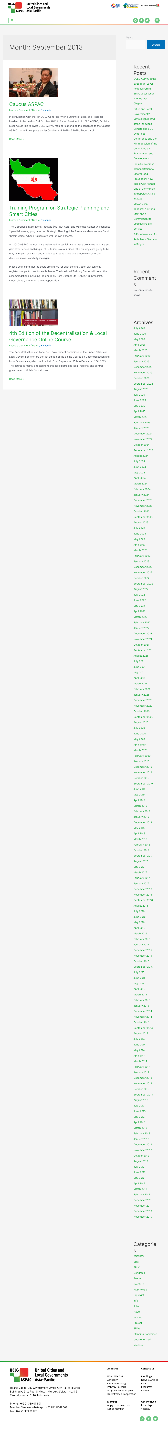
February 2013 (142, 1133)
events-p (139, 1284)
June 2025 (140, 400)
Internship (146, 1405)
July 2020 (139, 728)
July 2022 (139, 594)
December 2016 (143, 889)
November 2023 (143, 505)
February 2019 (142, 811)
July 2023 (139, 528)
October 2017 (141, 850)
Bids (136, 1261)
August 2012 (141, 1161)
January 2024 (141, 494)
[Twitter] (147, 20)
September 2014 (143, 1027)
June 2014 (140, 1044)
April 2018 (139, 833)
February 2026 (142, 355)
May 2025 (139, 405)
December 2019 (143, 766)
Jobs (136, 1306)
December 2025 (143, 366)
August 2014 (141, 1033)
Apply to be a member (119, 1405)
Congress (139, 1272)
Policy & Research (116, 1386)
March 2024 (140, 483)
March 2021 (140, 683)
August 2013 (141, 1100)
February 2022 (142, 622)
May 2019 (139, 794)
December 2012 (143, 1144)
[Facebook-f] (141, 20)
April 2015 (139, 988)
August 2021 (141, 655)
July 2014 (139, 1039)
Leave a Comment (19, 110)
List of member (115, 1408)
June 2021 (140, 666)
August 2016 (141, 905)
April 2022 (140, 611)
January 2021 (141, 694)
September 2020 (143, 716)
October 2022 (141, 578)
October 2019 (141, 778)
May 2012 (139, 1177)
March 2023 (140, 550)
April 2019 (139, 800)
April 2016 (139, 927)
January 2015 (141, 1005)
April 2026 (140, 344)
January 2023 (141, 561)
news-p (138, 1317)
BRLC (137, 1267)
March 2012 (140, 1188)
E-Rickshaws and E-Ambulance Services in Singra (145, 239)
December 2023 (143, 500)
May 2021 (139, 672)
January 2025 (141, 428)
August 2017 (141, 861)
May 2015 (139, 983)
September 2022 (143, 583)
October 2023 (142, 511)
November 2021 (143, 639)
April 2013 (139, 1122)
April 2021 (139, 677)
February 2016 (142, 939)
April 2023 (140, 544)
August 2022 (141, 589)
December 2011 (143, 1200)
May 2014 (139, 1050)
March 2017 (140, 872)
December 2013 (143, 1077)
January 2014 (141, 1072)
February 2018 (142, 844)
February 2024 (142, 489)
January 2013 (141, 1139)
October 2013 (141, 1089)
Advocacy (112, 1379)
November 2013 (143, 1083)
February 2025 (142, 422)
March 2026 (140, 350)
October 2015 (141, 961)
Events (137, 1278)
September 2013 (143, 1094)
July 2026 (139, 328)
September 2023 (143, 517)
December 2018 (143, 822)
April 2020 (140, 744)
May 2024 (139, 472)
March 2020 (140, 750)
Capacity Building (116, 1383)
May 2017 (139, 866)
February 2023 (142, 555)
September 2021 (143, 650)
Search (130, 37)
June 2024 (140, 467)
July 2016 (139, 911)
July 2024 (139, 461)
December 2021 (143, 633)
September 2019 (143, 783)
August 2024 (141, 455)
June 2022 (140, 600)
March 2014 (140, 1061)
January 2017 (141, 883)
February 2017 (142, 877)
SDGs (137, 1328)
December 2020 (143, 700)
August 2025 (141, 389)
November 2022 (143, 572)
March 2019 (140, 805)
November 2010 (143, 1216)
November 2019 (143, 772)
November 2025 (143, 372)
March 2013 (140, 1127)
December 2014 (143, 1011)
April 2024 (140, 478)
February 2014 (142, 1066)
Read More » (16, 139)
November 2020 (143, 705)
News (35, 110)
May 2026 (139, 339)
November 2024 (143, 439)
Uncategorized (142, 1339)
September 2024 (143, 450)
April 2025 (140, 411)
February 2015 (142, 1000)
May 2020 (139, 739)
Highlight (139, 1295)
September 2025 (143, 383)
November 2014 (143, 1016)
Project (138, 1322)
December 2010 (143, 1211)
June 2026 (140, 333)
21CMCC (139, 1256)
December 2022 (143, 566)
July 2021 (139, 661)
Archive (145, 1390)
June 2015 (140, 977)
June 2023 (140, 533)
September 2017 (143, 855)
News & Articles (149, 1379)
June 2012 (140, 1172)
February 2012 (142, 1194)
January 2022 (141, 628)
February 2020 (142, 755)
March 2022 (140, 616)
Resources (146, 1386)
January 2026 (141, 361)
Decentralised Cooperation (121, 1393)
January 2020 (141, 761)
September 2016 (143, 900)
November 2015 (143, 955)
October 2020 (141, 711)
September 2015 (143, 966)
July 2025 (139, 394)
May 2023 (139, 539)
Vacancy (138, 1345)
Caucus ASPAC (26, 104)
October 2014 (141, 1022)
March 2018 (140, 839)
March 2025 (140, 416)
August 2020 (141, 722)
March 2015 (140, 994)
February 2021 (142, 689)
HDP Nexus (140, 1289)
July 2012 (139, 1166)
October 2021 (141, 644)
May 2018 (139, 828)
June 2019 (140, 789)
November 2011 (143, 1205)
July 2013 (139, 1105)
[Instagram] (135, 20)
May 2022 (139, 605)
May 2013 (139, 1116)
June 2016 (140, 916)
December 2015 (143, 950)
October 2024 (142, 444)
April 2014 (139, 1055)
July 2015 (139, 972)
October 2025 (141, 378)
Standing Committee (145, 1334)
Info (136, 1300)
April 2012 (139, 1183)
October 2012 (141, 1155)
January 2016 (141, 944)
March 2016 (140, 933)
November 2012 (143, 1150)
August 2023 (141, 522)
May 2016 (139, 922)
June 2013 (140, 1111)
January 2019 (141, 816)
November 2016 (143, 894)
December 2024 (143, 433)
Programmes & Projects (120, 1390)
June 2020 (140, 733)
